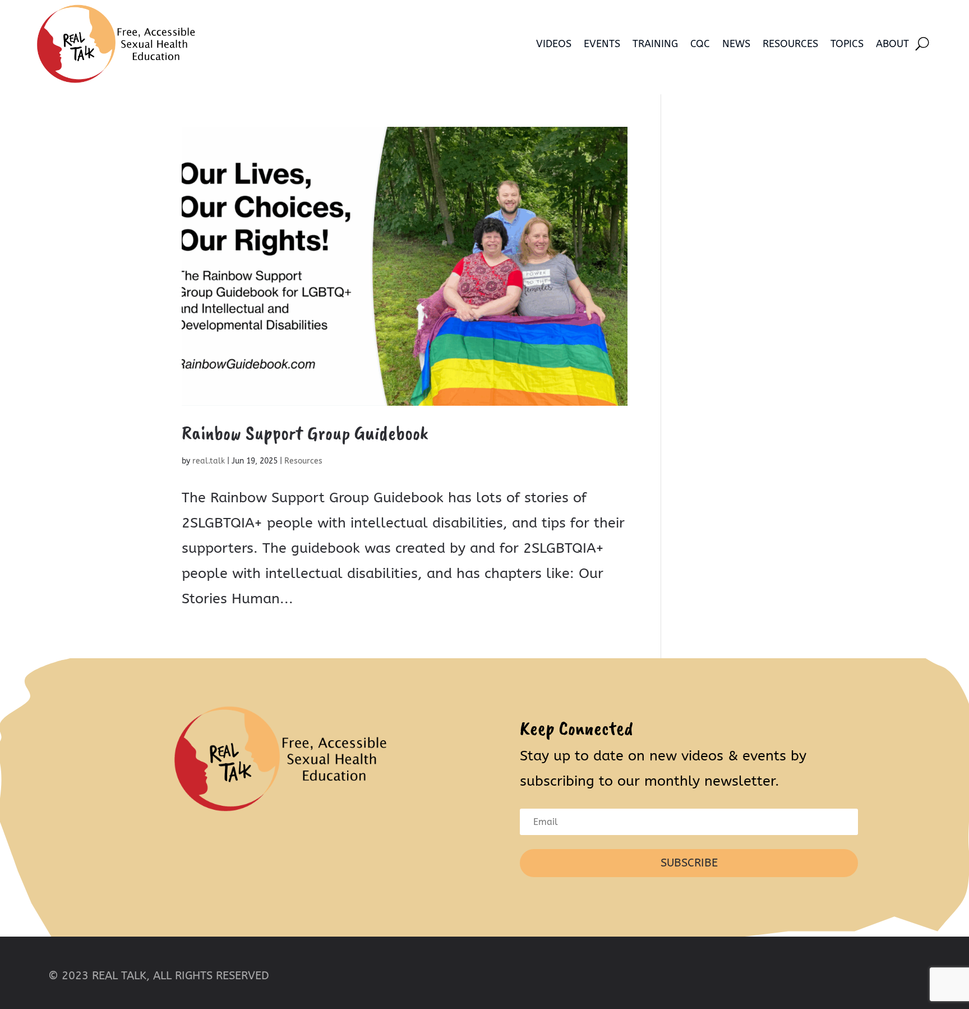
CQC (700, 44)
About (892, 44)
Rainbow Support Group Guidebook (305, 433)
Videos (553, 44)
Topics (847, 44)
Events (602, 44)
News (736, 44)
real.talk (208, 461)
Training (655, 44)
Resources (790, 44)
